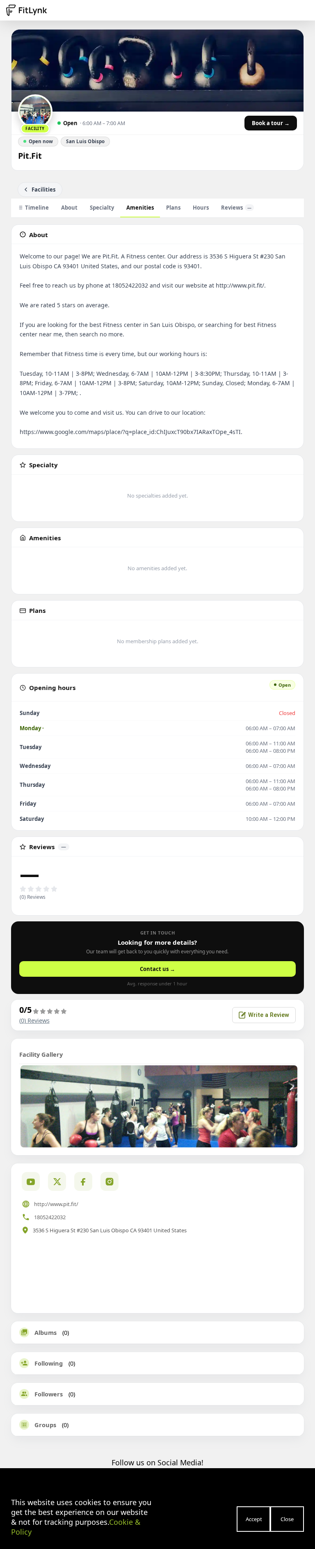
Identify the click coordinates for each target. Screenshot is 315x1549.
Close (287, 1519)
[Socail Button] (31, 1181)
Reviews (236, 207)
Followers (48, 1394)
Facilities (43, 189)
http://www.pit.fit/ (56, 1204)
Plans (173, 207)
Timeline (37, 207)
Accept (254, 1519)
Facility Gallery (41, 1054)
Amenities (140, 207)
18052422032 (50, 1217)
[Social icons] (109, 1181)
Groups (45, 1424)
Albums (45, 1332)
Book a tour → (271, 123)
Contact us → (157, 969)
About (69, 207)
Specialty (102, 207)
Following (48, 1363)
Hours (201, 207)
